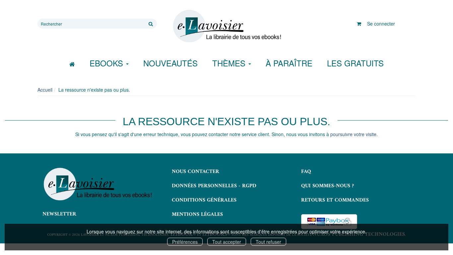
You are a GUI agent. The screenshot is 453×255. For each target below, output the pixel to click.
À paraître (289, 63)
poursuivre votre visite (353, 134)
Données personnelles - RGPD (214, 186)
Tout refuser (268, 241)
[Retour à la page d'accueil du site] (226, 26)
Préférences (185, 241)
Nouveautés (170, 63)
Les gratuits (355, 63)
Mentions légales (197, 214)
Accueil (44, 89)
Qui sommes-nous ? (327, 186)
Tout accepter (226, 241)
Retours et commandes (335, 200)
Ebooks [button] (107, 63)
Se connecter (381, 23)
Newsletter (59, 214)
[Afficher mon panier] (359, 23)
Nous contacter (195, 171)
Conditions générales (204, 200)
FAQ (306, 171)
